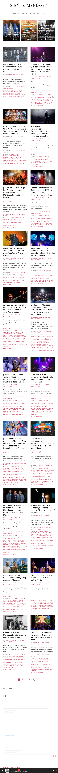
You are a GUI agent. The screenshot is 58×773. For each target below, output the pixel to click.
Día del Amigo (14, 221)
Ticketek (11, 225)
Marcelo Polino (40, 221)
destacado (6, 91)
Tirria (51, 606)
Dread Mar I (14, 277)
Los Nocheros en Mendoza (18, 543)
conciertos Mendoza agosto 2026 (13, 538)
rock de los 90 (46, 409)
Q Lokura (51, 475)
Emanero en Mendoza (45, 535)
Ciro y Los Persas (16, 333)
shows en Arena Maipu (17, 343)
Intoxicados (21, 405)
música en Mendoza (43, 344)
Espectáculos (35, 603)
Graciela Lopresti (14, 664)
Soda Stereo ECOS (36, 281)
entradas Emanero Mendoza (39, 537)
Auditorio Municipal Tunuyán (39, 217)
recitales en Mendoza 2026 (39, 479)
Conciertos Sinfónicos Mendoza (40, 661)
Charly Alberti (39, 275)
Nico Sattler (44, 475)
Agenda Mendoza (44, 156)
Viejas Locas (10, 416)
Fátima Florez (38, 220)
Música (11, 88)
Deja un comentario (9, 100)
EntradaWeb (41, 218)
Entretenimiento (20, 86)
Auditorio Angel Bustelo (17, 468)
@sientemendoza (10, 696)
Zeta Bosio (51, 281)
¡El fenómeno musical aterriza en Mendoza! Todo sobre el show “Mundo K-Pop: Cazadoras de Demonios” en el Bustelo (14, 443)
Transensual (34, 164)
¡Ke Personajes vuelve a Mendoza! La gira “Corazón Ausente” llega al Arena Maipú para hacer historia (12, 33)
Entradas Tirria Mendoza (45, 602)
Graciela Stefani (45, 603)
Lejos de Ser (7, 406)
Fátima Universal (48, 220)
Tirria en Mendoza (36, 608)
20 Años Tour (15, 274)
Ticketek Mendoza (44, 350)
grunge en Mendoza (37, 406)
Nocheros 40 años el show (18, 546)
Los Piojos (10, 339)
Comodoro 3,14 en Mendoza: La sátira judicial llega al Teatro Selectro (14, 635)
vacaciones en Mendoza (10, 482)
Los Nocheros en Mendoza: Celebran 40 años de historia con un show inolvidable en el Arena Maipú (15, 510)
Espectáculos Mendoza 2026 (12, 160)
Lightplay (6, 606)
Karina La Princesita (16, 222)
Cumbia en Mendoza (18, 219)
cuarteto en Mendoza (37, 471)
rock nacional (7, 96)
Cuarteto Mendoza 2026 (38, 96)
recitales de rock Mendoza (39, 345)
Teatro (33, 154)
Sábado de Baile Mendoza (42, 103)
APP (43, 13)
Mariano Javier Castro (16, 279)
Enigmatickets (14, 403)
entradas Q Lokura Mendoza (39, 473)
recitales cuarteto (46, 478)
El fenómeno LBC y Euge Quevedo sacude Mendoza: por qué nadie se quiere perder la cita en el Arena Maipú (42, 69)
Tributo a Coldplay (18, 609)
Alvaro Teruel (14, 537)
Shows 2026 (41, 280)
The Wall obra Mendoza (10, 165)
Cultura (11, 86)
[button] (2, 770)
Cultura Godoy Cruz (9, 155)
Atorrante (48, 532)
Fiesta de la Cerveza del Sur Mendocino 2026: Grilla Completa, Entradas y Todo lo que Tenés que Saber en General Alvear (29, 31)
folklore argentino (15, 541)
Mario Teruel (7, 544)
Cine (38, 654)
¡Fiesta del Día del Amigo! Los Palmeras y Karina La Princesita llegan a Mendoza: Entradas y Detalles (14, 192)
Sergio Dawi (16, 96)
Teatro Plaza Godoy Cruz (17, 163)
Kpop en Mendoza (8, 474)
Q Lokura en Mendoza (37, 476)
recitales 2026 (21, 94)
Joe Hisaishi (39, 667)
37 (29, 680)
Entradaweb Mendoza (37, 405)
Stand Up (43, 161)
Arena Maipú (18, 276)
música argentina (47, 539)
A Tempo (22, 274)
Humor (37, 159)
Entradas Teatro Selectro (18, 661)
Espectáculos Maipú (37, 97)
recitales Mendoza (19, 280)
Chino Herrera (49, 470)
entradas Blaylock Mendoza (44, 403)
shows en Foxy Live (36, 411)
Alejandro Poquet (18, 657)
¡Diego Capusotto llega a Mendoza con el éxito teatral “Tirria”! (41, 577)
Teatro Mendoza (42, 162)
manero (39, 539)
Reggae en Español (9, 282)
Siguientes (36, 680)
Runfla (44, 542)
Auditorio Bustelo (17, 90)
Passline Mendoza (44, 159)
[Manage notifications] (54, 756)
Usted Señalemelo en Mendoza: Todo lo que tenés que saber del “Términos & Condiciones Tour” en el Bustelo (46, 32)
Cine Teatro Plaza (12, 600)
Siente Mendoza (29, 5)
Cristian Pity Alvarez (16, 402)
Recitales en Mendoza (16, 341)
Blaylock (40, 402)
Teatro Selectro (8, 667)
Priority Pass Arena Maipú (38, 540)
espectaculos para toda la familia (14, 473)
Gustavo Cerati (41, 277)
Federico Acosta (21, 604)
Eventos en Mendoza (17, 13)
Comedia (39, 600)
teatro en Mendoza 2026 (19, 480)
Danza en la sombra (20, 336)
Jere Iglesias (47, 406)
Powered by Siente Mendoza (11, 767)
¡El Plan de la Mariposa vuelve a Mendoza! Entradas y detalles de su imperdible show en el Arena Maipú (41, 309)
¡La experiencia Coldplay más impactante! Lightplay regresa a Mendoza (14, 577)
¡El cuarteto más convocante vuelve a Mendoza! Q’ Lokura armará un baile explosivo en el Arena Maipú (42, 443)
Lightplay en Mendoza (17, 606)
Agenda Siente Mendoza (46, 94)
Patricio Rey (13, 94)
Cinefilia (28, 13)
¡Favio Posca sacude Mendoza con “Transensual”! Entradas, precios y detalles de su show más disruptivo (41, 131)
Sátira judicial (20, 665)
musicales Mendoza (15, 477)
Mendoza (6, 88)
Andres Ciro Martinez (16, 332)
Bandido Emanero (36, 534)
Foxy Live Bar (48, 405)
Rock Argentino (43, 347)
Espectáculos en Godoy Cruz (39, 666)
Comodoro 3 (7, 659)
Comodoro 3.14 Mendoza (18, 659)
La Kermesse (14, 91)
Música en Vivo (14, 224)
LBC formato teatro (41, 100)
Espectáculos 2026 (43, 158)
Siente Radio (36, 13)
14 (12, 656)
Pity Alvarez (15, 406)
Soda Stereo (49, 280)
